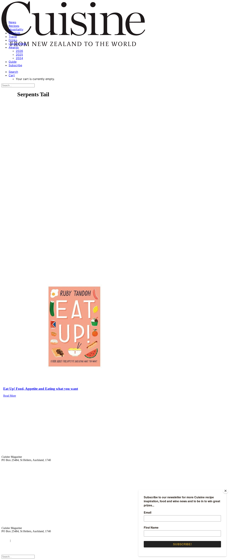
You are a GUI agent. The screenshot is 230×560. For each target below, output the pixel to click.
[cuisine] (68, 500)
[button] (13, 72)
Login (4, 540)
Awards (14, 47)
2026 (19, 51)
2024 (19, 58)
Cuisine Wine (17, 44)
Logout (16, 540)
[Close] (225, 490)
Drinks (13, 40)
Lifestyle (14, 33)
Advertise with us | (169, 466)
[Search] (18, 85)
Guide (13, 61)
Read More (9, 395)
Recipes (14, 26)
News (12, 22)
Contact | (186, 466)
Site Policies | (200, 466)
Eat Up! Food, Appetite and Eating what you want (40, 389)
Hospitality (16, 29)
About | (214, 466)
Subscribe (15, 65)
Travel (13, 36)
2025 (19, 54)
